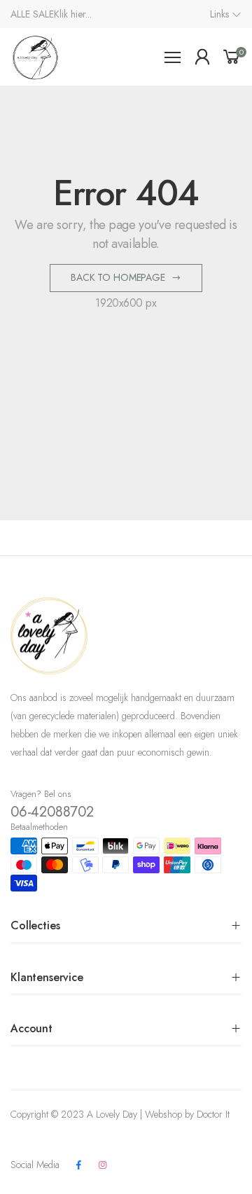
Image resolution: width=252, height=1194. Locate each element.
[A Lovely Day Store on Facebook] (78, 1165)
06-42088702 (52, 812)
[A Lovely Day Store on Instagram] (102, 1165)
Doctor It (213, 1114)
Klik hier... (73, 14)
